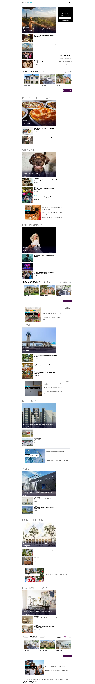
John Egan (24, 176)
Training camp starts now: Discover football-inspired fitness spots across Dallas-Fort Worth (44, 197)
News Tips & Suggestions (34, 679)
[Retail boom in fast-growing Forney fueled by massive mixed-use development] (27, 442)
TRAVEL (27, 325)
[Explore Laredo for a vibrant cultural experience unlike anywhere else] (27, 375)
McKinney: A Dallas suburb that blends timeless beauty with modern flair (53, 384)
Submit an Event (41, 679)
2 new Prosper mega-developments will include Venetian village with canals (65, 62)
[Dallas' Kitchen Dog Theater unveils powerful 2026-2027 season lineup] (39, 484)
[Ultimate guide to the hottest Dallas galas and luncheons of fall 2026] (27, 55)
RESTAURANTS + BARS (36, 98)
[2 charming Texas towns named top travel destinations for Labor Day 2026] (39, 20)
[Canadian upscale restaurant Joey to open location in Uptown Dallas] (27, 131)
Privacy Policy (66, 679)
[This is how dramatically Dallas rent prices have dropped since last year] (39, 416)
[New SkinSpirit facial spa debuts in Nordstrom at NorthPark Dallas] (27, 620)
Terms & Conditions (60, 679)
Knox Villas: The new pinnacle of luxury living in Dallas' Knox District (53, 388)
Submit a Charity (46, 679)
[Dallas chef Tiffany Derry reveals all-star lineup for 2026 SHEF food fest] (27, 140)
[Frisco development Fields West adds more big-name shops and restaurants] (27, 629)
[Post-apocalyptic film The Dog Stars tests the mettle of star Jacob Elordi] (27, 258)
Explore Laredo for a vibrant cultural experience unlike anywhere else (55, 662)
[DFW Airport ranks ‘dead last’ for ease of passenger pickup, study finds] (39, 340)
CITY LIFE (28, 149)
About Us (28, 679)
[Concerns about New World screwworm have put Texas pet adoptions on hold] (27, 182)
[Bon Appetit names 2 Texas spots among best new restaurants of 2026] (27, 367)
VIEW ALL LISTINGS (67, 90)
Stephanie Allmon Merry (37, 55)
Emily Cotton (35, 561)
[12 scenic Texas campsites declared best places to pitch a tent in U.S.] (27, 358)
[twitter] (69, 2)
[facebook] (67, 2)
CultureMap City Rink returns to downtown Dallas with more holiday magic (56, 575)
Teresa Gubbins (36, 64)
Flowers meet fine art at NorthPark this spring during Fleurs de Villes (52, 314)
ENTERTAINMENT (33, 225)
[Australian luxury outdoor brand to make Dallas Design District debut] (39, 535)
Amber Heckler (36, 191)
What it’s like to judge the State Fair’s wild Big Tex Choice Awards (56, 455)
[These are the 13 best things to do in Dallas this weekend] (27, 267)
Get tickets (31, 682)
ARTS (25, 468)
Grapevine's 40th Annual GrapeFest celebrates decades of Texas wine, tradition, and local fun (45, 273)
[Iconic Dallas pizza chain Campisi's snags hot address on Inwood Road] (39, 113)
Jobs (56, 679)
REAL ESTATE (30, 401)
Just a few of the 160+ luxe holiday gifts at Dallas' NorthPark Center (52, 318)
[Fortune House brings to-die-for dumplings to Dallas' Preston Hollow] (27, 64)
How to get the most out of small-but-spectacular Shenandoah (55, 666)
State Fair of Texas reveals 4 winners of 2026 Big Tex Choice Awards (57, 460)
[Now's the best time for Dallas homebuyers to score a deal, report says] (27, 433)
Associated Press (36, 182)
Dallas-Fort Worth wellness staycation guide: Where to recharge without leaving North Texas (52, 213)
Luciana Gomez (36, 38)
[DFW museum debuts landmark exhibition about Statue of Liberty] (27, 501)
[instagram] (70, 2)
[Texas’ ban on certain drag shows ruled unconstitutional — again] (39, 240)
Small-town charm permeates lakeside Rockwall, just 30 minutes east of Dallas (56, 671)
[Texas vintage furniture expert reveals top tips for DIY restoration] (27, 561)
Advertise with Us (52, 679)
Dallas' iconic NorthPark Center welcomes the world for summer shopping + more (53, 310)
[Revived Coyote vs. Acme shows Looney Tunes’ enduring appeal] (27, 47)
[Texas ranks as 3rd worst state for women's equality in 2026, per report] (27, 191)
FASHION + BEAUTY (34, 587)
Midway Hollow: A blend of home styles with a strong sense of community (53, 392)
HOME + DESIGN (32, 520)
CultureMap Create (36, 199)
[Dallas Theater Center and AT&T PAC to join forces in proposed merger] (27, 510)
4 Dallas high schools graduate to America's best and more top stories (65, 64)
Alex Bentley (35, 258)
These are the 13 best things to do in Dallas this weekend (45, 264)
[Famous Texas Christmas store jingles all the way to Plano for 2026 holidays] (27, 553)
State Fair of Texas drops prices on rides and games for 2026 (55, 451)
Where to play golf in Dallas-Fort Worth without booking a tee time (52, 217)
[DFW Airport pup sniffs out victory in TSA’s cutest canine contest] (39, 165)
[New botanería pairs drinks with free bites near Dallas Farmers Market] (27, 38)
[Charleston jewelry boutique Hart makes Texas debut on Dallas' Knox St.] (39, 603)
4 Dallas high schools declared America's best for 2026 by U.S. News (65, 59)
